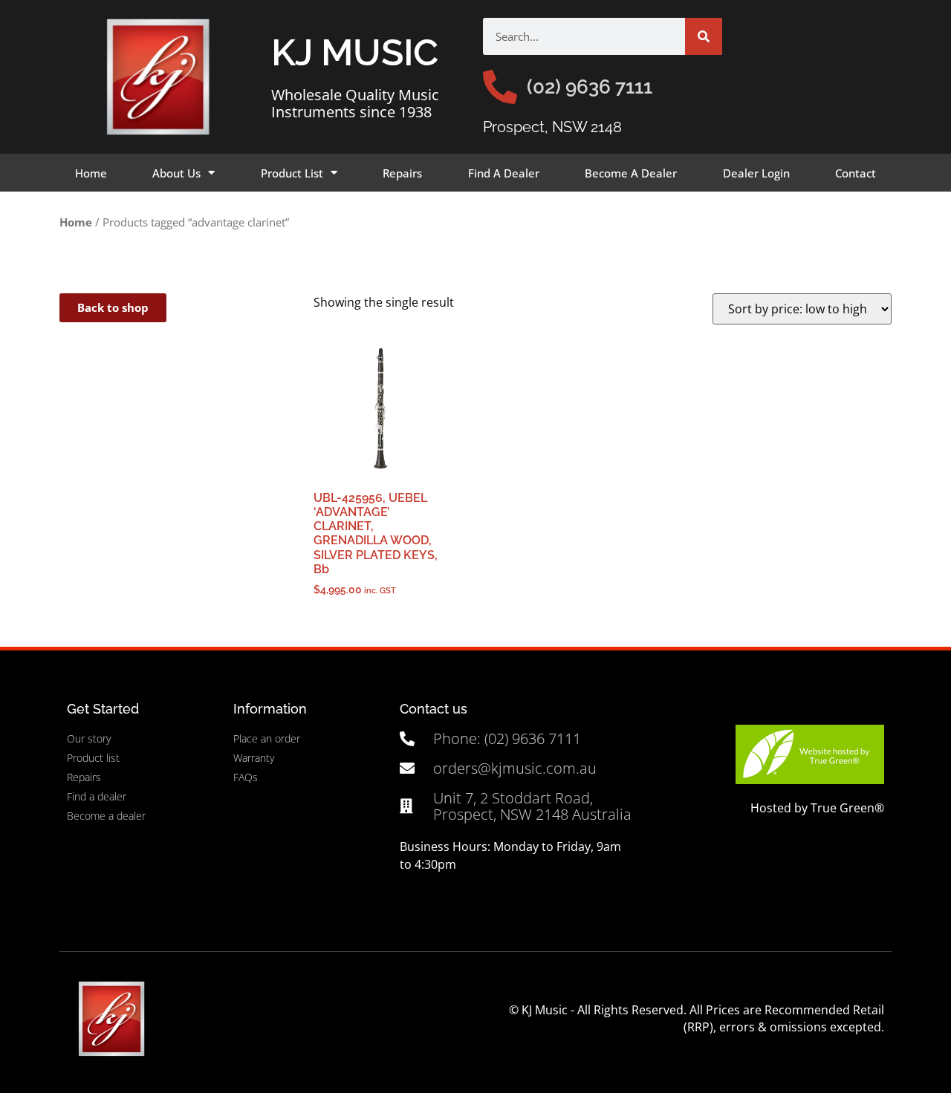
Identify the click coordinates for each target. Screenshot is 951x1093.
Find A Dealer (503, 173)
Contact (855, 173)
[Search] (703, 36)
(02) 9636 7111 (589, 87)
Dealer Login (756, 173)
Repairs (402, 173)
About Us (176, 173)
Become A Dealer (631, 173)
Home (91, 173)
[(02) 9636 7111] (500, 87)
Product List (292, 173)
